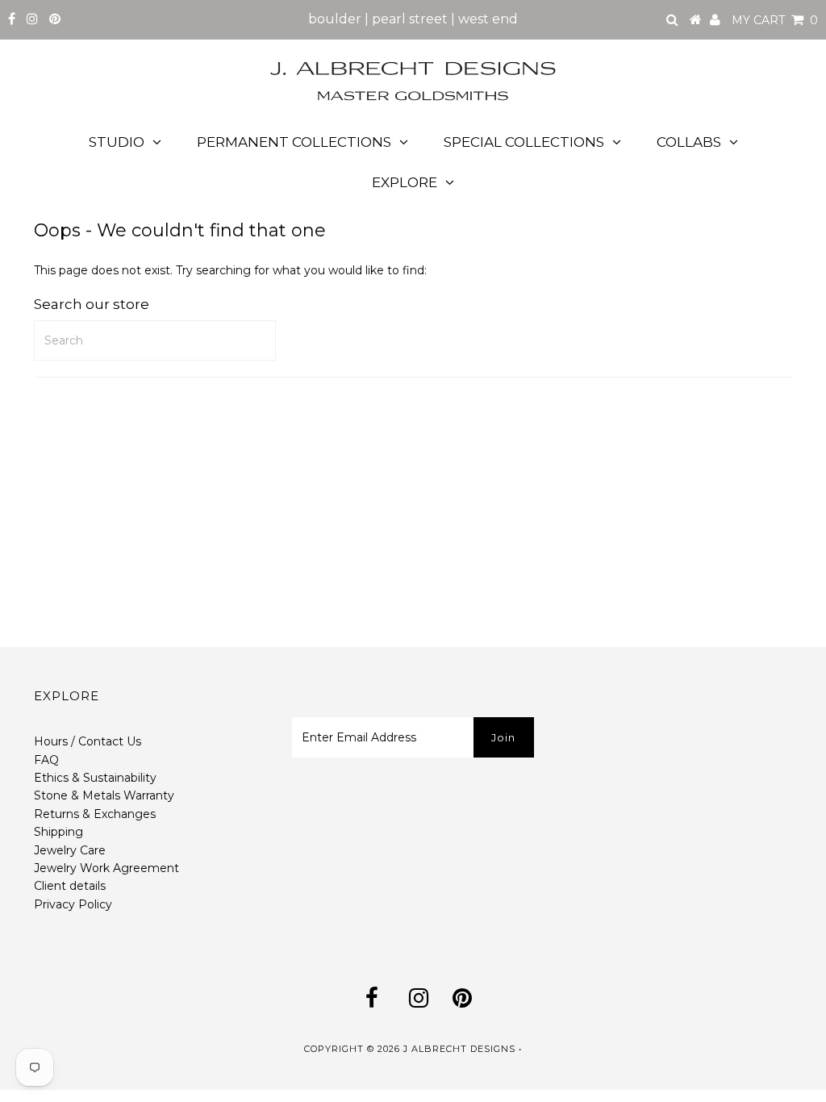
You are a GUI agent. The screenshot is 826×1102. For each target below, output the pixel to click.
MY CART (775, 20)
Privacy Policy (73, 904)
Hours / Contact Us (87, 741)
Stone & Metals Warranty (104, 795)
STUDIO (116, 142)
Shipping (58, 831)
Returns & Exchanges (95, 814)
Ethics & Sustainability (95, 777)
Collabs (689, 142)
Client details (70, 886)
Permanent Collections (294, 142)
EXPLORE (404, 182)
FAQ (46, 760)
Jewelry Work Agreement (106, 868)
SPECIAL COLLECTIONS (524, 142)
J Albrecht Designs (459, 1048)
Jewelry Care (70, 850)
